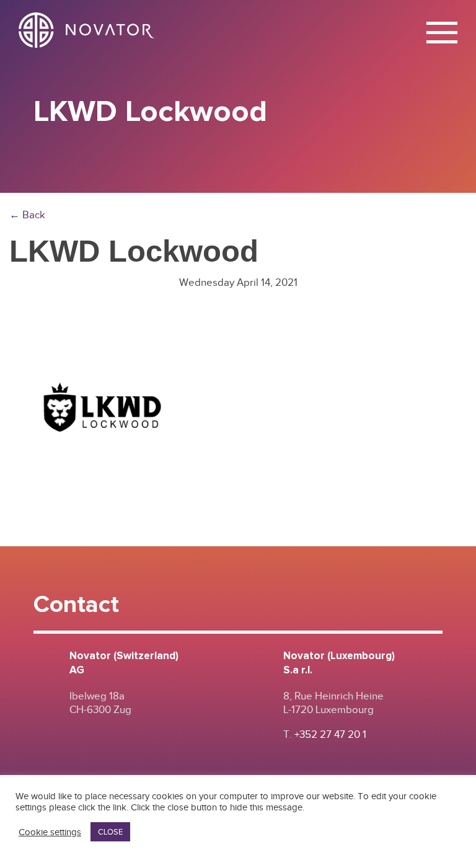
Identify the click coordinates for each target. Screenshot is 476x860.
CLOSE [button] (110, 831)
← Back (27, 215)
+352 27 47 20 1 (330, 734)
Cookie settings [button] (50, 832)
